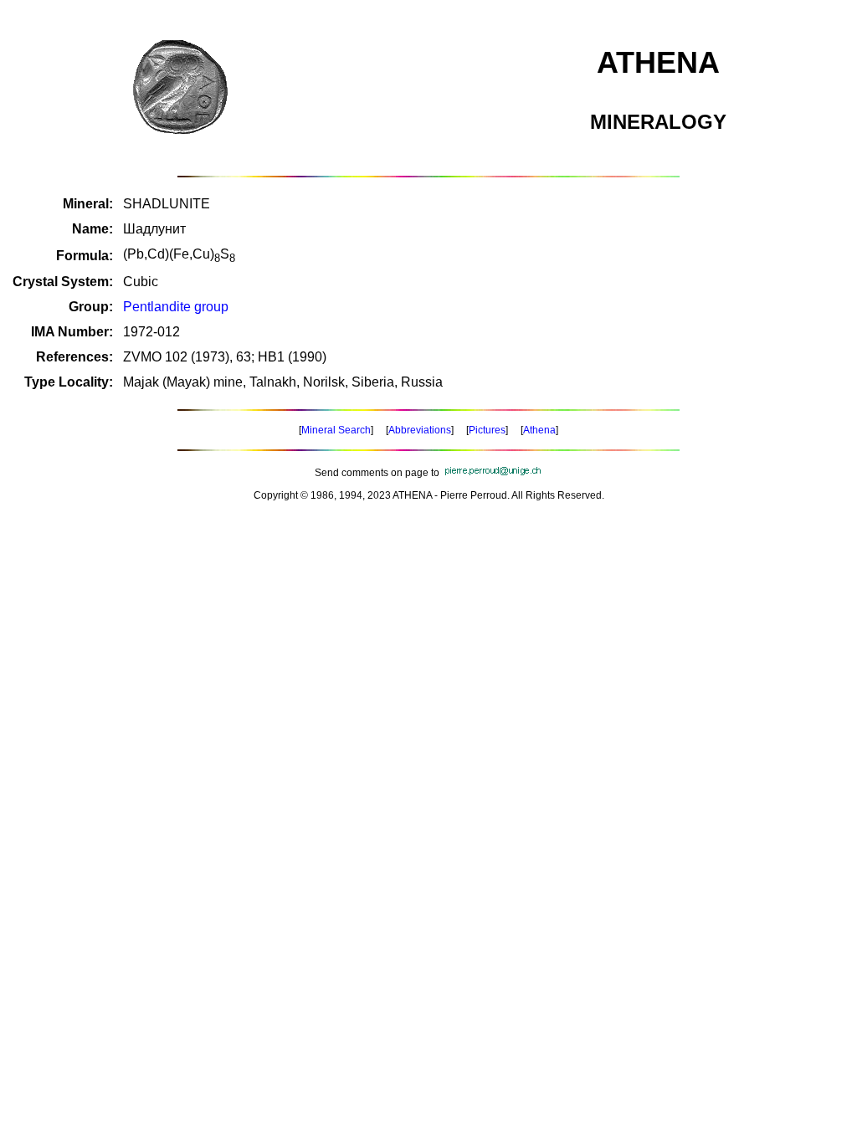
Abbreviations (419, 430)
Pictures (487, 430)
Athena (539, 430)
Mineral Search (336, 430)
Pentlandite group (175, 307)
